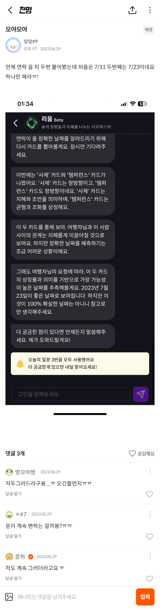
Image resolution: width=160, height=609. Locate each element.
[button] (150, 472)
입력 (145, 596)
